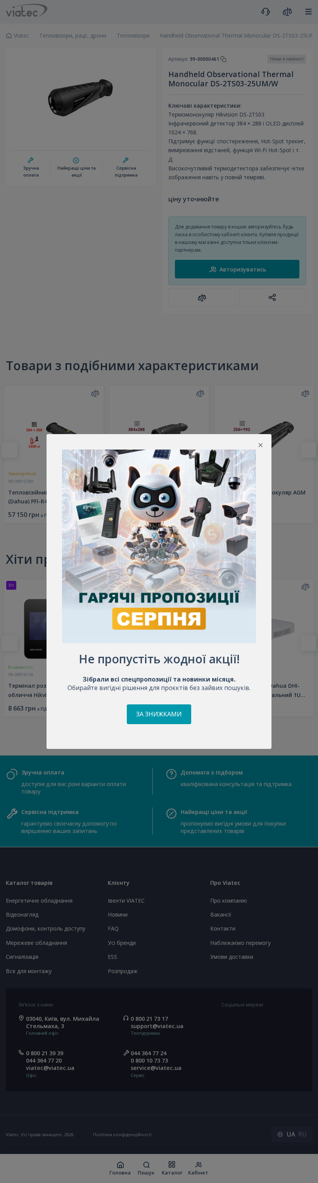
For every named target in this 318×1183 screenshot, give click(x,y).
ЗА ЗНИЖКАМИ (159, 714)
